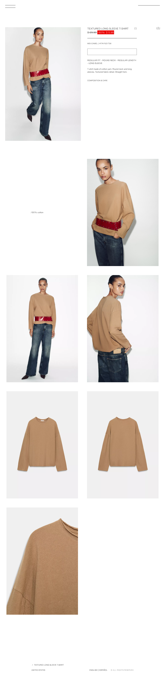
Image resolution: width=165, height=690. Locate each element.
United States (38, 670)
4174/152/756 (105, 43)
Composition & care (97, 80)
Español (103, 670)
